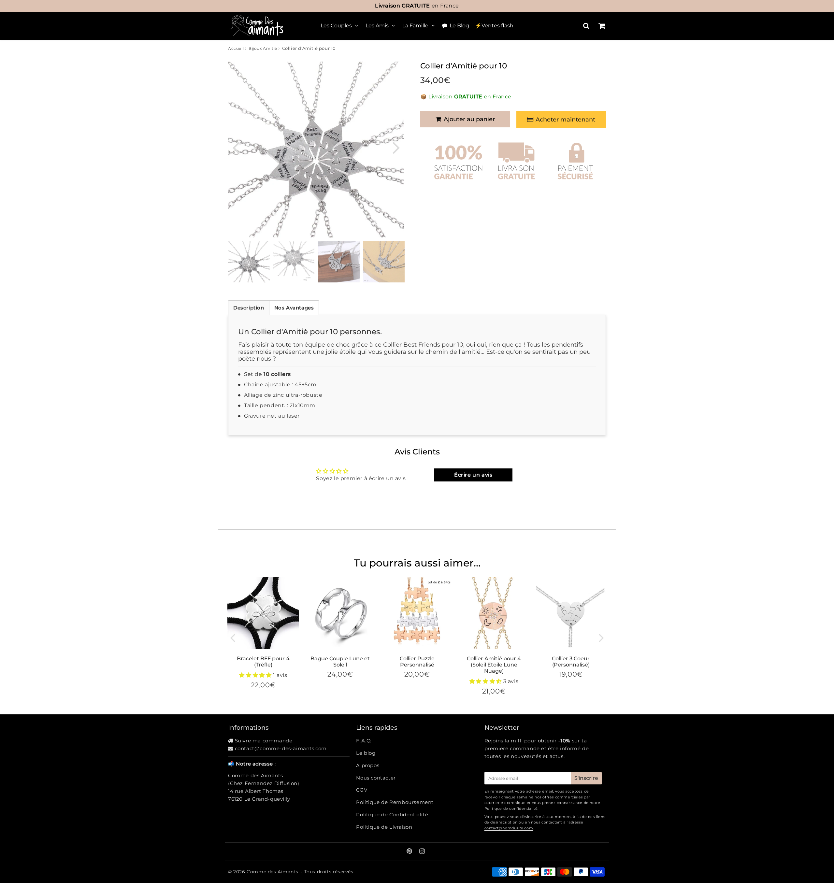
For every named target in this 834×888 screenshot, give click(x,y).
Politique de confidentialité (511, 808)
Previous (236, 147)
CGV (361, 790)
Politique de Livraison (384, 827)
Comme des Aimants (272, 872)
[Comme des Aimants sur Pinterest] (410, 852)
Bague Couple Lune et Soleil (340, 661)
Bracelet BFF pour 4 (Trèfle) (263, 661)
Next (396, 147)
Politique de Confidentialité (392, 814)
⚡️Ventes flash (494, 25)
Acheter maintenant (565, 119)
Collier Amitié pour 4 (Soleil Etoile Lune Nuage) (494, 664)
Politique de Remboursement (395, 802)
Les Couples (336, 25)
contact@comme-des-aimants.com (281, 748)
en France (417, 6)
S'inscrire (586, 778)
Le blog (365, 753)
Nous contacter (375, 778)
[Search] (586, 26)
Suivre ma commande (264, 741)
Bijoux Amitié (263, 48)
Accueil (236, 48)
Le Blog (459, 25)
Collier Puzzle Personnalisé (417, 661)
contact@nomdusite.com (508, 828)
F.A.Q (363, 741)
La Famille (415, 25)
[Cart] (601, 26)
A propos (367, 765)
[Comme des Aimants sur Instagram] (422, 852)
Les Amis (377, 25)
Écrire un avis (473, 475)
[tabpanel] (248, 261)
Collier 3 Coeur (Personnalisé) (571, 661)
